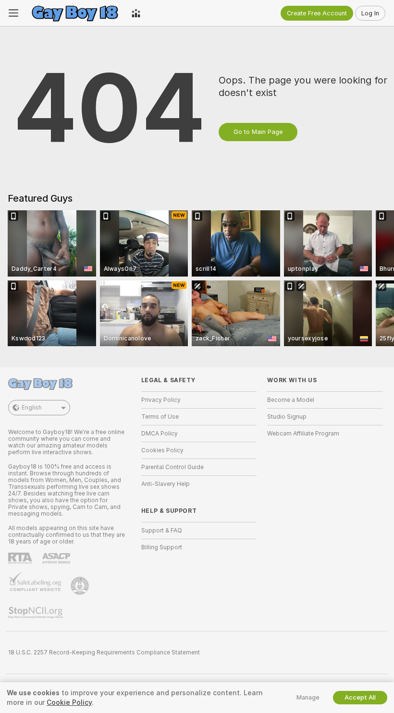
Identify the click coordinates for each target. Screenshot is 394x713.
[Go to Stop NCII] (36, 612)
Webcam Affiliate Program (303, 433)
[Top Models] (136, 13)
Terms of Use (160, 416)
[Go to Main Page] (75, 13)
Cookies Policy (162, 450)
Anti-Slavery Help (165, 484)
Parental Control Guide (172, 467)
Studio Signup (287, 416)
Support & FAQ (161, 530)
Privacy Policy (161, 400)
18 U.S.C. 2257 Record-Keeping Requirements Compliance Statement (104, 652)
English (32, 407)
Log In (370, 13)
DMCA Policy (159, 433)
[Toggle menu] (13, 13)
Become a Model (290, 400)
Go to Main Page (258, 131)
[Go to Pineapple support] (81, 586)
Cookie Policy (69, 702)
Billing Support (161, 547)
